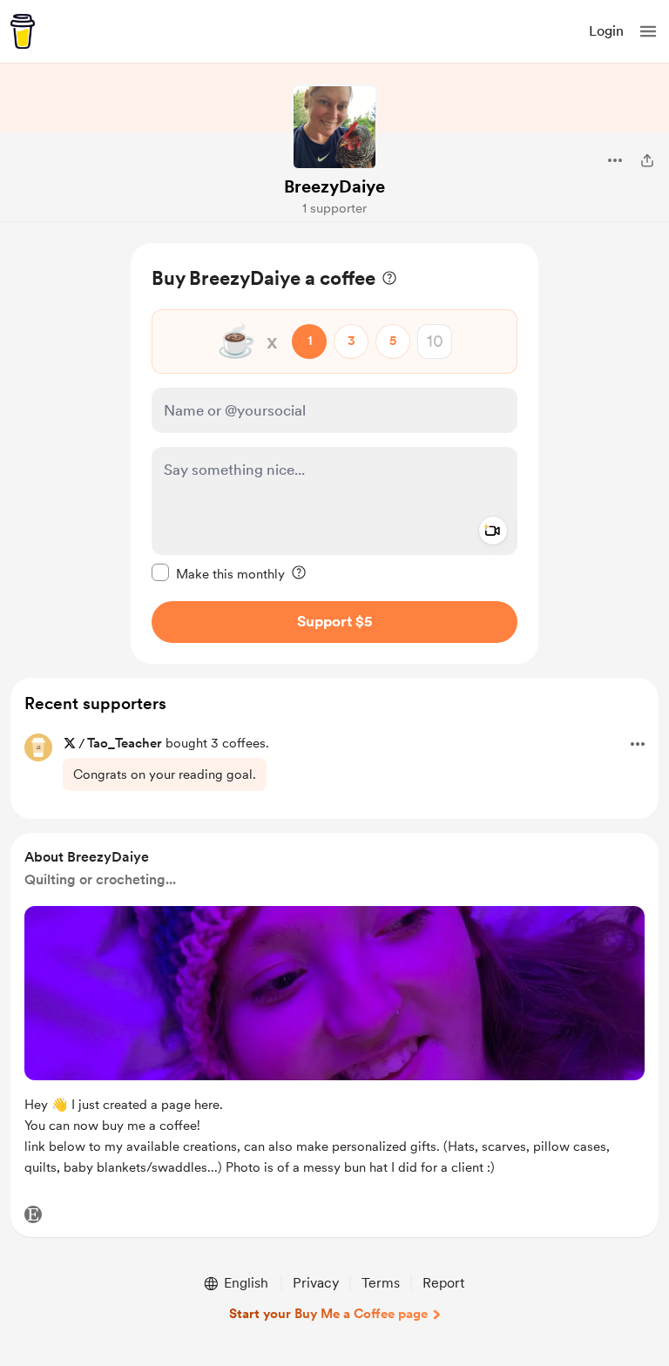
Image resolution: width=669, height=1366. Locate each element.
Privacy (316, 1283)
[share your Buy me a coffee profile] (647, 160)
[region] (334, 453)
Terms (381, 1283)
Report (443, 1283)
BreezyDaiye (334, 186)
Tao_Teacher (124, 743)
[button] (648, 31)
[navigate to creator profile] (334, 127)
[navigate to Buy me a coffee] (22, 31)
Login (606, 31)
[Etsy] (33, 1214)
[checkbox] (218, 573)
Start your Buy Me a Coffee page (328, 1314)
